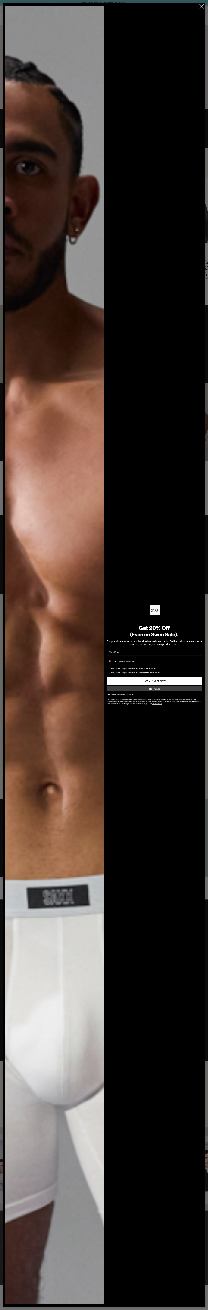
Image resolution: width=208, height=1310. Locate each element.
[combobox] (112, 661)
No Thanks (154, 688)
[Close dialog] (201, 6)
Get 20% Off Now (155, 681)
